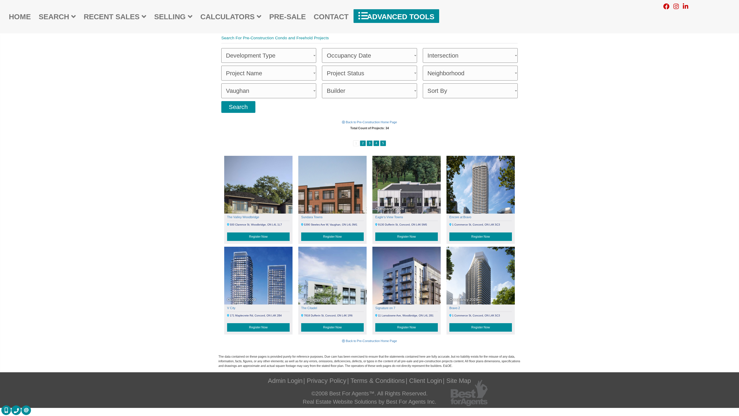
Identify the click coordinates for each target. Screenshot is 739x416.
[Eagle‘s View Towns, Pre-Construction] (406, 209)
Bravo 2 (454, 308)
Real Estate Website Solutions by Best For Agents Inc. (369, 402)
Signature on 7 (385, 308)
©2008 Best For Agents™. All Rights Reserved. (369, 393)
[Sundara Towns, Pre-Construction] (332, 209)
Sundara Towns (312, 217)
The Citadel (309, 308)
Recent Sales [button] (113, 17)
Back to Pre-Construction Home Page (371, 122)
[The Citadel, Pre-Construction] (332, 300)
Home (20, 17)
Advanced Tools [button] (399, 17)
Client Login (425, 380)
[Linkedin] (685, 7)
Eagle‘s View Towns (389, 217)
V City (231, 308)
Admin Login (285, 380)
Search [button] (55, 17)
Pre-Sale (287, 17)
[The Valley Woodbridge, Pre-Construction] (258, 209)
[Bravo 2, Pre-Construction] (480, 300)
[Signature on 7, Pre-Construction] (406, 300)
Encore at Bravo (460, 217)
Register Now (258, 236)
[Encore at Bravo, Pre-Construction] (480, 209)
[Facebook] (666, 7)
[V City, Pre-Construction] (258, 300)
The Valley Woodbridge (243, 217)
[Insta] (676, 7)
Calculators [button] (228, 17)
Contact (331, 17)
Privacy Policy (326, 380)
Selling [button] (171, 17)
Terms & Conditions (377, 380)
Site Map (458, 380)
